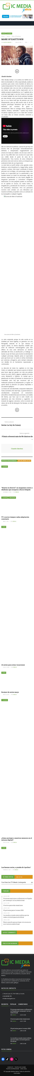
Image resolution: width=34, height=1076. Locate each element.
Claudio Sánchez (7, 42)
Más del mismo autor (24, 460)
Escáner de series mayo (10, 692)
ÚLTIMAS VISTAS (8, 877)
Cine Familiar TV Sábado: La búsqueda (13, 882)
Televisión (9, 33)
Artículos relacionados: (9, 460)
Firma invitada (12, 497)
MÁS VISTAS (19, 877)
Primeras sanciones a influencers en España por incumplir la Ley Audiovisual (16, 27)
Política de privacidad (12, 1069)
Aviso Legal (23, 1069)
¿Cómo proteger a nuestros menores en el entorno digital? (16, 839)
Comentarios (23, 1004)
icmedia (17, 492)
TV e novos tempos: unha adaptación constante (15, 518)
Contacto (10, 1067)
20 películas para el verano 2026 (20, 1028)
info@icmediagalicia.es (9, 998)
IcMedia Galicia (15, 1071)
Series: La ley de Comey (11, 425)
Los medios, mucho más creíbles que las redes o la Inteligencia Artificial (20, 1039)
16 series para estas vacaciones (13, 665)
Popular (13, 1004)
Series (3, 33)
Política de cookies (20, 1067)
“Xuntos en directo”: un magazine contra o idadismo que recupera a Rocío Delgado (17, 489)
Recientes (4, 1004)
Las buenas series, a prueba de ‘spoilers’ (16, 867)
